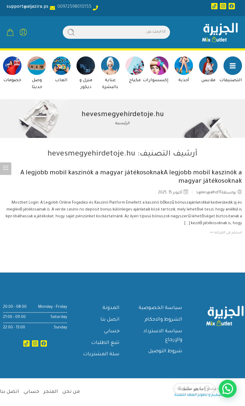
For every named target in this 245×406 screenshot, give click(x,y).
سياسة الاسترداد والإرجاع (162, 336)
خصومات (12, 80)
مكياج (135, 80)
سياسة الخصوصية (160, 308)
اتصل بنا (110, 319)
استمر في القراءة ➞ (226, 233)
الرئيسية (122, 124)
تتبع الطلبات (105, 343)
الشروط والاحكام (163, 319)
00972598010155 (73, 7)
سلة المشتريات (101, 354)
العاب (61, 80)
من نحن (71, 392)
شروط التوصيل (165, 351)
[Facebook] (232, 6)
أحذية (183, 80)
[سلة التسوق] (10, 32)
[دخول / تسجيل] (23, 32)
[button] (228, 389)
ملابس (208, 80)
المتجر (51, 392)
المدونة (111, 308)
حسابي (112, 331)
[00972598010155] (95, 7)
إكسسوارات (156, 80)
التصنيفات (230, 80)
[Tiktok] (214, 6)
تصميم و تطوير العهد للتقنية (199, 395)
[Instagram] (223, 6)
